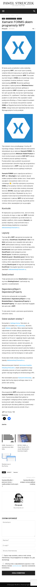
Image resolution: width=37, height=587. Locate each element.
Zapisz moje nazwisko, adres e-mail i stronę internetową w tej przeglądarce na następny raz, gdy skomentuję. (18, 558)
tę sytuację (21, 325)
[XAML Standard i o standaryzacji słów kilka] (9, 438)
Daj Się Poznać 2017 (11, 18)
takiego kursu (15, 323)
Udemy (8, 328)
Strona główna (5, 15)
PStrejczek (4, 28)
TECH (12, 15)
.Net (17, 15)
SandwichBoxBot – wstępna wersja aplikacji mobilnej (27, 482)
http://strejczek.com (18, 507)
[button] (34, 11)
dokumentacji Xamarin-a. (11, 227)
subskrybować (16, 566)
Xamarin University (24, 378)
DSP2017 (9, 472)
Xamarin (19, 18)
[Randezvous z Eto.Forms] (9, 457)
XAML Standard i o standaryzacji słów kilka (7, 447)
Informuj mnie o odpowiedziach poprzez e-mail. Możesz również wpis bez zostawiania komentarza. (18, 566)
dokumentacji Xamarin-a (17, 269)
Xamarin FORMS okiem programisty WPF (17, 23)
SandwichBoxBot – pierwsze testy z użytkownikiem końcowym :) (10, 483)
